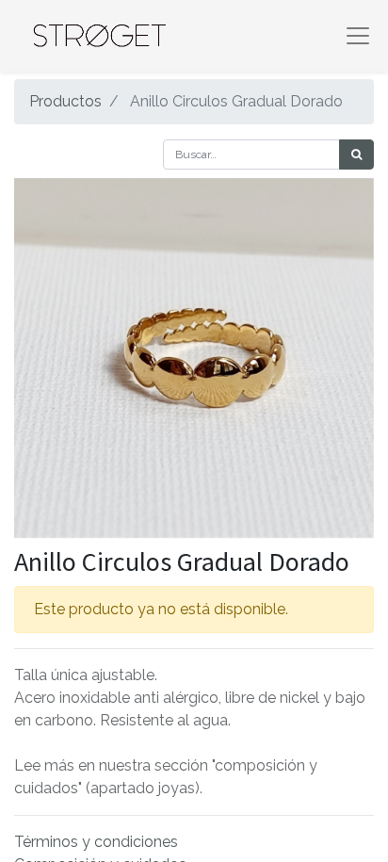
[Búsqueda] (356, 154)
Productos (65, 101)
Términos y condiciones (96, 842)
